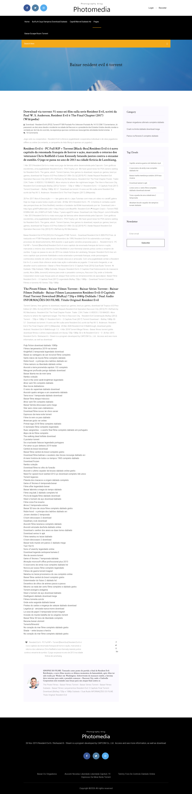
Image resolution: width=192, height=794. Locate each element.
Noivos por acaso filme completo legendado (44, 568)
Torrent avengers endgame (36, 590)
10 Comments (32, 133)
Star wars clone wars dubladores (38, 408)
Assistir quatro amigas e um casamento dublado (46, 392)
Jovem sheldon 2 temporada (37, 514)
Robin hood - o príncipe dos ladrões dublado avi (45, 361)
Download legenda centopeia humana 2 (41, 552)
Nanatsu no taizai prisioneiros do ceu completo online (48, 574)
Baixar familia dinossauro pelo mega (40, 405)
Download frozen (31, 461)
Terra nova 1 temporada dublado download (43, 395)
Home (27, 22)
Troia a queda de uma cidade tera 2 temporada (142, 196)
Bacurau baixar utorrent (34, 621)
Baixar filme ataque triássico (36, 398)
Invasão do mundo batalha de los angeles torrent (46, 615)
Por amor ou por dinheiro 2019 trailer (40, 445)
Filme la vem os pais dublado (37, 417)
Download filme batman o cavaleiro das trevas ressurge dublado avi (54, 455)
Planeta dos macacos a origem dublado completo (46, 480)
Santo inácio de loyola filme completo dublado (45, 358)
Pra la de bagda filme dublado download (42, 496)
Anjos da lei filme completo (36, 433)
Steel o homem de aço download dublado (42, 499)
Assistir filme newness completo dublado (43, 524)
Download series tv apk (34, 533)
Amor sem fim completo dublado (38, 383)
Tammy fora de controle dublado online (136, 774)
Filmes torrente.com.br (34, 599)
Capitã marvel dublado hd (80, 22)
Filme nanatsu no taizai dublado (38, 536)
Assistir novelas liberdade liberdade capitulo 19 (87, 774)
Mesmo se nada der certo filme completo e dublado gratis (50, 586)
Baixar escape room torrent (36, 34)
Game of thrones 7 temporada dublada (41, 558)
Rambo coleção (31, 377)
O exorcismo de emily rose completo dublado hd (46, 565)
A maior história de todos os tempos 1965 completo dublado (51, 458)
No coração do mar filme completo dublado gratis (46, 627)
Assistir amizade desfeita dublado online (42, 527)
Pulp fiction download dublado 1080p (40, 345)
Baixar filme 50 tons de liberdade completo (43, 618)
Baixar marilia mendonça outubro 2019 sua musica (145, 177)
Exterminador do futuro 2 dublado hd (40, 580)
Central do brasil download (36, 449)
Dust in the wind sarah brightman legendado (43, 380)
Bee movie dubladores (34, 386)
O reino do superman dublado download (42, 389)
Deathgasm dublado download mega (40, 596)
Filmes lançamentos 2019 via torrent (40, 348)
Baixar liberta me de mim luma (37, 373)
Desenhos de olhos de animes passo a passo (45, 583)
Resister (163, 8)
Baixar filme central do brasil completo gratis (44, 452)
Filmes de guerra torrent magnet (38, 571)
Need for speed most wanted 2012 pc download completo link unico (55, 474)
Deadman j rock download (35, 521)
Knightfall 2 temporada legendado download (44, 351)
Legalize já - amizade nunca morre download (44, 608)
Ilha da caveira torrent (33, 555)
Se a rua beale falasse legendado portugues (44, 442)
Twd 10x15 (29, 546)
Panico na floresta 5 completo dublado (142, 136)
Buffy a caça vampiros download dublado (49, 22)
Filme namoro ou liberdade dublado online (43, 364)
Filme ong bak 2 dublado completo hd (41, 492)
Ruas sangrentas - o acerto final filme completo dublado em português (56, 430)
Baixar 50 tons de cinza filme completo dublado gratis (48, 508)
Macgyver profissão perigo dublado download (44, 370)
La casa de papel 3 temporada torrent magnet (44, 612)
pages (96, 22)
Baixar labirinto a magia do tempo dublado (43, 489)
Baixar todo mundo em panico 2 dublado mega (45, 543)
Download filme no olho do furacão (39, 467)
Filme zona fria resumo (34, 502)
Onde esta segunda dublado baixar (39, 602)
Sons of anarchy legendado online (39, 549)
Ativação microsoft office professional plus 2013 (46, 561)
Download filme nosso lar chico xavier (41, 411)
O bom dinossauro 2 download (37, 518)
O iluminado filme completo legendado (41, 427)
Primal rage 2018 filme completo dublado (42, 424)
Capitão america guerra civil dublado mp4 (145, 163)
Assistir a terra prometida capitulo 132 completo (46, 367)
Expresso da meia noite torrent (38, 414)
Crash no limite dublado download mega (143, 129)
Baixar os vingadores (47, 774)
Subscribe (146, 243)
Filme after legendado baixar (37, 486)
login (151, 8)
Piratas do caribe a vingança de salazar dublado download (50, 605)
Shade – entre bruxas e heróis (37, 630)
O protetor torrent (31, 439)
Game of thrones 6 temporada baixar (40, 483)
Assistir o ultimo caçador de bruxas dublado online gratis (49, 471)
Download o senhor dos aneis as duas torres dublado (48, 530)
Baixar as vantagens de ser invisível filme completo (47, 355)
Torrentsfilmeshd (31, 624)
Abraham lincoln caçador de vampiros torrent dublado (143, 204)
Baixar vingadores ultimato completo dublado (145, 122)
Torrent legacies (31, 477)
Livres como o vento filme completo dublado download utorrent (142, 189)
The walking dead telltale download (40, 436)
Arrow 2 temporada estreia (36, 505)
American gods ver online (35, 420)
